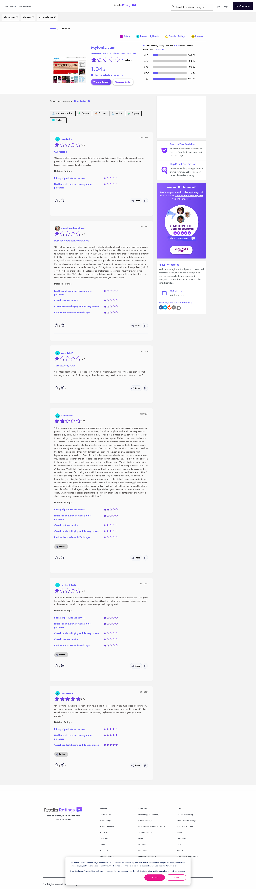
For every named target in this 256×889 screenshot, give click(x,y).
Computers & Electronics (101, 53)
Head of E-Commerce (147, 856)
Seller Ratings (105, 820)
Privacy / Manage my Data (187, 856)
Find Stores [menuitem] (9, 6)
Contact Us (182, 838)
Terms (179, 832)
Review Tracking (107, 856)
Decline (176, 877)
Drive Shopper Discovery (148, 814)
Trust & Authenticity (185, 826)
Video (102, 844)
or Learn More (184, 198)
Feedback (104, 850)
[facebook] (161, 308)
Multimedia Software (128, 53)
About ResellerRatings (186, 820)
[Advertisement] (181, 117)
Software (115, 53)
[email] (174, 308)
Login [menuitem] (226, 6)
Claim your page (181, 250)
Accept (155, 877)
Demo (140, 838)
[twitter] (165, 308)
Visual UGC (104, 838)
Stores (53, 29)
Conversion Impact (146, 820)
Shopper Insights (145, 832)
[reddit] (169, 308)
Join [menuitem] (218, 6)
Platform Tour (105, 814)
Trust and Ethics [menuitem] (25, 6)
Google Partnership (185, 814)
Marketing (142, 850)
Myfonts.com (103, 47)
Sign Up (180, 850)
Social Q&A (104, 832)
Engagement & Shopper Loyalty (151, 826)
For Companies (242, 6)
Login (179, 844)
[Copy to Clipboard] (179, 308)
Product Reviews (107, 826)
